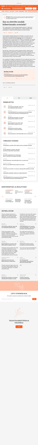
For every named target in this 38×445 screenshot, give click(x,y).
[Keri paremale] (33, 78)
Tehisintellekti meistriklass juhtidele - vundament (28, 201)
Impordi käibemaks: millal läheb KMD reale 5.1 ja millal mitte (20, 133)
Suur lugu (10, 110)
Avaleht (3, 11)
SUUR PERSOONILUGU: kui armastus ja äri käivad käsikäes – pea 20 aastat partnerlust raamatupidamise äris (27, 227)
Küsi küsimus (11, 11)
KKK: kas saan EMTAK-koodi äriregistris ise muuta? (13, 164)
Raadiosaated (21, 11)
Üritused (16, 11)
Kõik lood (7, 11)
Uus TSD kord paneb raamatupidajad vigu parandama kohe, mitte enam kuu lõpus (26, 261)
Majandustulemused (7, 163)
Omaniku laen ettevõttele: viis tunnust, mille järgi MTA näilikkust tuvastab (18, 168)
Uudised (4, 148)
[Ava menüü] (6, 6)
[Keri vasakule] (5, 78)
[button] (17, 299)
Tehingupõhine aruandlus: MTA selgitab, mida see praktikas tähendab (17, 145)
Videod (26, 11)
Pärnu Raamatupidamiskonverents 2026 (18, 200)
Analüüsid (10, 105)
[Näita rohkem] (32, 6)
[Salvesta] (34, 105)
